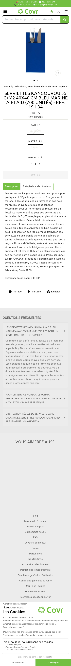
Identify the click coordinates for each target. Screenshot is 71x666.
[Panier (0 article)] (65, 11)
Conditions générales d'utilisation (35, 575)
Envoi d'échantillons (35, 591)
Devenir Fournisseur (35, 542)
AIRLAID (35, 147)
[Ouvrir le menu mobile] (5, 11)
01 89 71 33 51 (22, 5)
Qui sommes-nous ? (35, 532)
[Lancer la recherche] (64, 19)
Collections (20, 86)
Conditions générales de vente (35, 580)
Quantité (35, 157)
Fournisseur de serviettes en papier (47, 86)
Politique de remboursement (35, 570)
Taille (35, 125)
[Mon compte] (58, 11)
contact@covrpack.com (45, 5)
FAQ (35, 537)
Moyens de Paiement (35, 521)
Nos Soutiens (35, 559)
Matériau (35, 141)
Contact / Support (35, 526)
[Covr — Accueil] (28, 11)
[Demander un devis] (51, 11)
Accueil (8, 86)
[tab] (11, 186)
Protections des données (35, 564)
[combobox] (31, 19)
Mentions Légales (35, 586)
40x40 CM (35, 131)
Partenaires (35, 553)
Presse (35, 548)
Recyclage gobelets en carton (35, 597)
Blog (35, 515)
